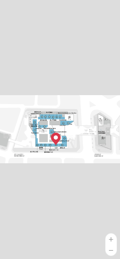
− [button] (111, 250)
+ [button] (111, 239)
